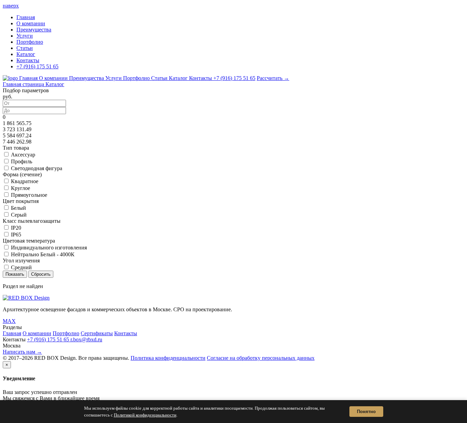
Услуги (24, 36)
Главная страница (24, 84)
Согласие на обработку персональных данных (261, 358)
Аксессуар (23, 155)
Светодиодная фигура (36, 168)
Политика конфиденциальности (168, 358)
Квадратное (24, 181)
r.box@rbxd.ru (86, 339)
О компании (30, 23)
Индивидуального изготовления (49, 247)
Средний (21, 267)
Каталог (25, 54)
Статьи (24, 48)
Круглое (20, 188)
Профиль (21, 161)
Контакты (27, 60)
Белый (18, 208)
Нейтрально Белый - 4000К (43, 254)
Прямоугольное (29, 195)
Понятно (366, 411)
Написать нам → (22, 352)
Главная (25, 17)
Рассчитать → (273, 78)
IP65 (16, 234)
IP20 (16, 228)
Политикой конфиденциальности (145, 415)
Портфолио (29, 42)
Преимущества (33, 29)
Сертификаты (97, 333)
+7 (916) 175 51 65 (37, 66)
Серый (19, 215)
